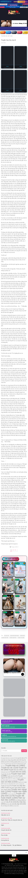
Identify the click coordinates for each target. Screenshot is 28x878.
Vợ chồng (19, 753)
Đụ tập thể (20, 757)
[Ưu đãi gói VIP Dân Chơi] (14, 603)
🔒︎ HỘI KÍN (3, 32)
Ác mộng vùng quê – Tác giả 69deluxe (11, 799)
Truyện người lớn (13, 591)
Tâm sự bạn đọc (13, 752)
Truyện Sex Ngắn (5, 766)
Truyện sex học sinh (13, 741)
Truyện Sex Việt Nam (6, 36)
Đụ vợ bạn (15, 759)
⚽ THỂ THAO (25, 32)
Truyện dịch (22, 589)
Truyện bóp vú (15, 719)
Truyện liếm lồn (18, 725)
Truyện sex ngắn (21, 591)
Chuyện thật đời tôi (6, 783)
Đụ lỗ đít (12, 755)
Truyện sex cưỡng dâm (9, 737)
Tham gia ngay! (21, 1)
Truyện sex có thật (12, 734)
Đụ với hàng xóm (6, 759)
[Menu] (26, 28)
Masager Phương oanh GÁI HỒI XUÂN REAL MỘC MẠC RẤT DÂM (20, 561)
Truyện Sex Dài (5, 777)
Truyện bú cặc (9, 721)
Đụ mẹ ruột (6, 589)
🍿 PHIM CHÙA (14, 32)
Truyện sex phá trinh (13, 748)
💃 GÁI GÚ (19, 32)
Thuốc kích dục (9, 717)
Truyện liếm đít (6, 727)
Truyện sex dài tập (19, 737)
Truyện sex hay (6, 739)
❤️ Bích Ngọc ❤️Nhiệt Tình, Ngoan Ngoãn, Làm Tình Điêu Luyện (8, 529)
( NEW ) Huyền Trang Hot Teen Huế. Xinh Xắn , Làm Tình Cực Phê (20, 529)
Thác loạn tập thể (18, 717)
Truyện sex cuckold (12, 733)
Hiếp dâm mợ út (5, 768)
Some (3, 717)
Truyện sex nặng (11, 747)
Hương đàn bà (5, 794)
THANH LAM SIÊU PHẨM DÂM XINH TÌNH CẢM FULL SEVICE (19, 578)
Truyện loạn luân (5, 591)
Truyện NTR (16, 731)
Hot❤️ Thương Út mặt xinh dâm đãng (7, 545)
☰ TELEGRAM (8, 32)
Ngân (2, 778)
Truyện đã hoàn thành (14, 589)
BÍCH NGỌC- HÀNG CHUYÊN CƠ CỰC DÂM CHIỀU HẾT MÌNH (7, 578)
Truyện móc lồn (12, 729)
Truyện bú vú (15, 723)
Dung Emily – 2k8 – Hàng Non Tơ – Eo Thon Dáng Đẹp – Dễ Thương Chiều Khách (8, 561)
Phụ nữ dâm (4, 789)
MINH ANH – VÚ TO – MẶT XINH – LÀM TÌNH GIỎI (19, 545)
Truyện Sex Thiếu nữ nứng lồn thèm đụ (11, 773)
